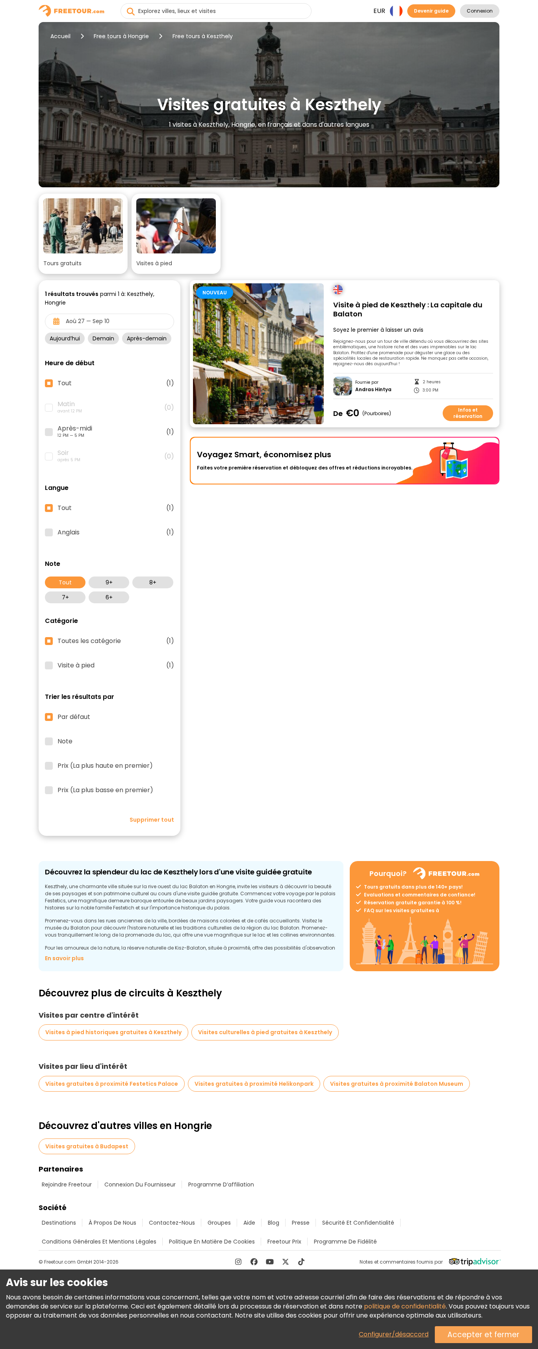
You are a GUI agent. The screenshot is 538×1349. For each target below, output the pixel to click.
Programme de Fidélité (345, 1242)
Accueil (60, 36)
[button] (83, 234)
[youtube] (270, 1261)
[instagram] (238, 1261)
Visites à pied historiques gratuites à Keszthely (113, 1032)
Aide (249, 1223)
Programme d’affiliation (221, 1184)
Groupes (219, 1223)
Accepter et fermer (483, 1334)
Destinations (59, 1223)
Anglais (116, 532)
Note (65, 741)
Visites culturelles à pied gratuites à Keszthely (265, 1032)
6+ (109, 597)
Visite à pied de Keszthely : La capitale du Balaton (407, 309)
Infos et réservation (467, 413)
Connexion (480, 10)
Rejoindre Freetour (67, 1184)
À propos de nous (112, 1223)
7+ (65, 597)
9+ (109, 582)
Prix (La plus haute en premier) (105, 766)
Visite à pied (116, 665)
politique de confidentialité (405, 1306)
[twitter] (285, 1261)
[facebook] (254, 1261)
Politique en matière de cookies (212, 1242)
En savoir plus (64, 958)
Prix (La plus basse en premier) (105, 790)
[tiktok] (301, 1261)
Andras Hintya (373, 389)
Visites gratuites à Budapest (86, 1146)
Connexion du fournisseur (140, 1184)
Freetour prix (284, 1242)
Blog (273, 1223)
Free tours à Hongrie (121, 36)
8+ (152, 582)
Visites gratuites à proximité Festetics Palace (111, 1084)
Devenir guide (431, 10)
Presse (301, 1223)
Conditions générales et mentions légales (99, 1242)
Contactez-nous (172, 1223)
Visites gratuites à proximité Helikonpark (254, 1084)
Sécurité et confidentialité (358, 1223)
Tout (65, 582)
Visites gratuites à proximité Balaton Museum (396, 1084)
